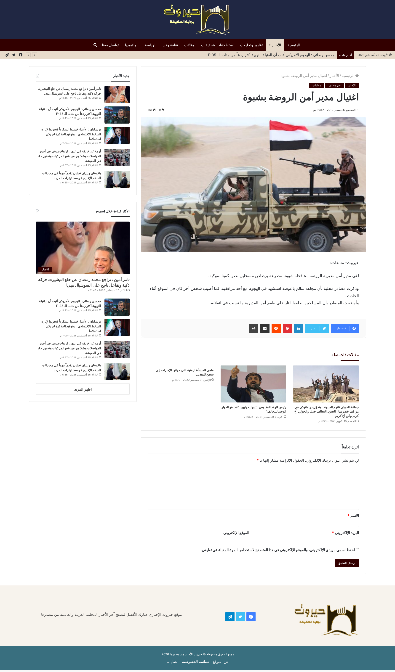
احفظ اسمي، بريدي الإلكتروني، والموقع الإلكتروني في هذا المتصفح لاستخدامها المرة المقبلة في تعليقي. (278, 550)
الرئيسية (294, 45)
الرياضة (150, 45)
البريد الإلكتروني (345, 532)
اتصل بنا (172, 661)
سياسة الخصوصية (195, 661)
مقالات (189, 45)
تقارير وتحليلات (251, 45)
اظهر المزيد (83, 389)
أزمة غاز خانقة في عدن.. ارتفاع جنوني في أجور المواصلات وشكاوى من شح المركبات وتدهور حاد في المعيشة (69, 156)
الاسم (353, 515)
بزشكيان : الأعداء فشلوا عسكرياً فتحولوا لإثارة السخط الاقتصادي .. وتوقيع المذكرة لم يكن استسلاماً (71, 134)
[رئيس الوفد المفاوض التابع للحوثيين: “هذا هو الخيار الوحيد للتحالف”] (253, 383)
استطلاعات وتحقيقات (217, 45)
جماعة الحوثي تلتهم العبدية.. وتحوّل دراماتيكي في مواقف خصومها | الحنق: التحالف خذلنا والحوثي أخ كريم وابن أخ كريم (326, 411)
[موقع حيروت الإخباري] (197, 19)
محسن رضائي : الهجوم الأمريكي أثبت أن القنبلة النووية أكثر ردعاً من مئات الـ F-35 (271, 55)
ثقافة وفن (170, 45)
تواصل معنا (110, 45)
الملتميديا (132, 45)
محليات (316, 85)
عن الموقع (221, 661)
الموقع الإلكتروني (236, 532)
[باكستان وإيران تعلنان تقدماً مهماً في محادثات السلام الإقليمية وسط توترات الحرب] (117, 179)
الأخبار (276, 45)
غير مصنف (335, 85)
